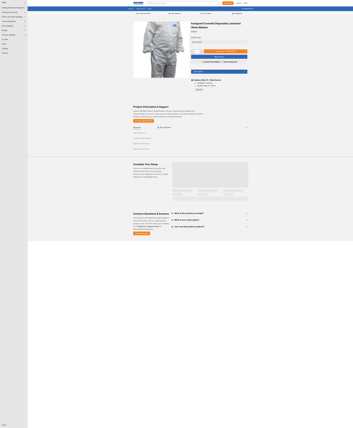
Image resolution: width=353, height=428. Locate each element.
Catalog (5, 48)
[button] (225, 51)
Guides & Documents (142, 138)
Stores (149, 8)
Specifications (139, 133)
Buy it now (219, 57)
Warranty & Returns (141, 143)
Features (137, 127)
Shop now (228, 3)
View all (199, 90)
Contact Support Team (143, 121)
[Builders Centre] (4, 2)
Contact (5, 53)
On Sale (5, 39)
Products (131, 8)
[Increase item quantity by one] (201, 52)
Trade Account (140, 8)
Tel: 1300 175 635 (247, 8)
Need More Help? (141, 233)
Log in (4, 425)
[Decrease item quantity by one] (193, 52)
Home (4, 44)
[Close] (25, 3)
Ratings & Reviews (141, 149)
